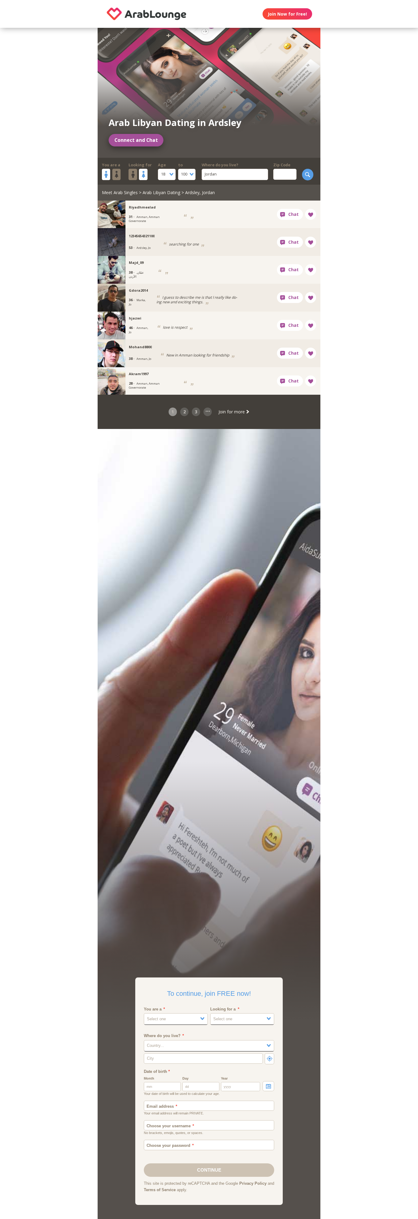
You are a (111, 165)
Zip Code (281, 165)
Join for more (232, 412)
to (180, 165)
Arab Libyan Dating (161, 192)
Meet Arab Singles (120, 192)
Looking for (140, 165)
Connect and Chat (136, 140)
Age (162, 165)
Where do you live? (220, 165)
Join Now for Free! (287, 14)
